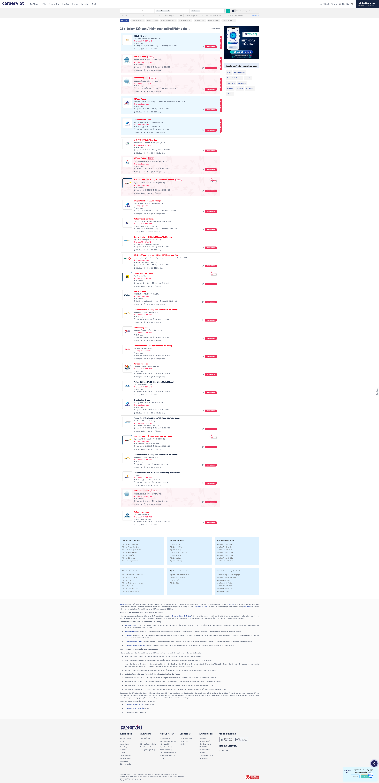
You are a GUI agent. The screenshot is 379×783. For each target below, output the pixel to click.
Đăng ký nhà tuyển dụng (147, 750)
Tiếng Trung (231, 83)
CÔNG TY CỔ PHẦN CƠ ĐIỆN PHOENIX (146, 366)
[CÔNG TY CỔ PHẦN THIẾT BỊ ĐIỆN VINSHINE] (127, 331)
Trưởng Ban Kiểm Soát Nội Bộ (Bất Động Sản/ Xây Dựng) (157, 418)
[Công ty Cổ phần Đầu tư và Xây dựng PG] (127, 40)
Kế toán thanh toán (141, 490)
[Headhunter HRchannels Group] (127, 422)
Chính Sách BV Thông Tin (168, 741)
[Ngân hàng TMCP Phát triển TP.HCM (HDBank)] (127, 183)
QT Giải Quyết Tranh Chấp (168, 755)
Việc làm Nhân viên (128, 580)
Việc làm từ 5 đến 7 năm (224, 586)
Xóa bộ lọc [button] (255, 16)
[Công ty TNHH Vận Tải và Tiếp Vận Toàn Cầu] (127, 123)
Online (229, 72)
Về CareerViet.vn (165, 738)
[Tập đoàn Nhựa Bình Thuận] (127, 386)
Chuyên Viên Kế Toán (142, 119)
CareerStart (85, 4)
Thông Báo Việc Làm (330, 4)
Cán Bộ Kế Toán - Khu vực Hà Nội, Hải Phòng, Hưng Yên (156, 255)
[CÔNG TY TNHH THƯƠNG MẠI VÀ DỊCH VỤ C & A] (127, 144)
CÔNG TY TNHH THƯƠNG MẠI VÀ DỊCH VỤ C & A (149, 143)
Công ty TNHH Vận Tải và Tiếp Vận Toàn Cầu (148, 122)
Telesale (202, 752)
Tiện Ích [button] (94, 4)
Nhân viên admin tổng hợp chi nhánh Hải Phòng (153, 346)
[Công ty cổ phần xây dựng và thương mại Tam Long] (127, 162)
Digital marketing (205, 744)
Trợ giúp (162, 758)
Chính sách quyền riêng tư (168, 752)
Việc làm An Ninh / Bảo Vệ (130, 544)
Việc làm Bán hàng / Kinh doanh (132, 550)
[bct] (252, 777)
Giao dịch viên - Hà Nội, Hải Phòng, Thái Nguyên (153, 237)
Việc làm (123, 604)
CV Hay (44, 4)
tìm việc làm (230, 604)
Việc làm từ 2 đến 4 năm (224, 583)
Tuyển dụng (129, 635)
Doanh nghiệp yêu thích (244, 11)
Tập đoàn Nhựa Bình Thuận (143, 384)
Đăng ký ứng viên (125, 764)
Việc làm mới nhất (125, 738)
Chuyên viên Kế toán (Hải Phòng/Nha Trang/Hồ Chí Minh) (157, 472)
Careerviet (247, 606)
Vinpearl (137, 475)
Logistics (248, 78)
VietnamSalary (54, 4)
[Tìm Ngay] (228, 11)
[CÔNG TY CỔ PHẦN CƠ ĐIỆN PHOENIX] (127, 367)
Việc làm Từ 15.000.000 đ (225, 555)
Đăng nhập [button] (345, 4)
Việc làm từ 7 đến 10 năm (224, 588)
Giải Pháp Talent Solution (148, 744)
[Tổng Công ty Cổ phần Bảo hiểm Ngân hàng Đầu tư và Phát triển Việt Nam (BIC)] (127, 259)
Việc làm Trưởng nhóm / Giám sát (132, 583)
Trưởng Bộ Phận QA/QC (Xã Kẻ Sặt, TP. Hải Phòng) (154, 382)
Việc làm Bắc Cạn (175, 558)
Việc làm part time (131, 631)
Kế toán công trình (141, 512)
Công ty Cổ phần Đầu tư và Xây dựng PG (147, 38)
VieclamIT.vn (184, 741)
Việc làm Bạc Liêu (175, 555)
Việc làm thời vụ (130, 625)
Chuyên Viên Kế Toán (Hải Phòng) (147, 201)
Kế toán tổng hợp (141, 36)
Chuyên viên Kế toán (142, 400)
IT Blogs (122, 752)
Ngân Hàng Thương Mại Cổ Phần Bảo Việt (147, 239)
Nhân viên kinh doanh (234, 78)
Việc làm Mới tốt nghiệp (129, 577)
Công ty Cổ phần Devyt (141, 514)
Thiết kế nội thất (204, 741)
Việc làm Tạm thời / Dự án (178, 577)
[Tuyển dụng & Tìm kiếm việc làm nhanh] (13, 4)
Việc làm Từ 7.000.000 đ (224, 550)
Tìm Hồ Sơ (143, 741)
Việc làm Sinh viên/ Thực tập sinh (132, 575)
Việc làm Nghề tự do (176, 580)
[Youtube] (227, 750)
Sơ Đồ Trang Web (125, 758)
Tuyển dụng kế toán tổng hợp (135, 704)
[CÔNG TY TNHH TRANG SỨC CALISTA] (127, 295)
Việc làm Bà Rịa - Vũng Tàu (178, 552)
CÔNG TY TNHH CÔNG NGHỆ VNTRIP (146, 312)
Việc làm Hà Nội (175, 544)
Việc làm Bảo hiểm (128, 555)
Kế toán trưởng (140, 56)
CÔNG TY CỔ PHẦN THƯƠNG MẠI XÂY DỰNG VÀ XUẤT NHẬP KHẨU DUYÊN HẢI (159, 102)
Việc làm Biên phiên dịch (130, 561)
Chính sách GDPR (165, 744)
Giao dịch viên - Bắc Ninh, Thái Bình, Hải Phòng (153, 436)
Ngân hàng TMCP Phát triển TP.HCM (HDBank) (149, 183)
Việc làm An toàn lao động (130, 547)
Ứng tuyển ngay (211, 46)
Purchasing (250, 88)
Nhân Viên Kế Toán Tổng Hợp (145, 140)
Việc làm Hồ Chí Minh (176, 547)
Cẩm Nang (75, 4)
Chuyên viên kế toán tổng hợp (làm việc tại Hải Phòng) (155, 309)
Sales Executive (239, 72)
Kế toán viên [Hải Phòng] (144, 219)
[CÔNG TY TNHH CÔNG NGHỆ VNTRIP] (127, 313)
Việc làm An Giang (175, 550)
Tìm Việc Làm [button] (34, 4)
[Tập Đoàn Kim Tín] (127, 277)
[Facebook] (219, 750)
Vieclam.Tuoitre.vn (186, 738)
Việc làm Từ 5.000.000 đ (224, 547)
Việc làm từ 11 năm (222, 591)
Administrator (204, 758)
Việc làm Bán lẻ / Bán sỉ (129, 552)
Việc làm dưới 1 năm (223, 580)
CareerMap (65, 4)
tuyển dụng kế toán (200, 606)
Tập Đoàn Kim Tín (140, 276)
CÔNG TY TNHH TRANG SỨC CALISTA (146, 294)
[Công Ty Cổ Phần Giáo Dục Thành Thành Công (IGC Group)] (127, 222)
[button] (203, 46)
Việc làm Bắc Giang (176, 561)
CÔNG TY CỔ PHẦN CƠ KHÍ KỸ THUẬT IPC (147, 60)
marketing (230, 88)
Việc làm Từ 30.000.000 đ (225, 561)
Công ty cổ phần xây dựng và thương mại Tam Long (151, 161)
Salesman (239, 88)
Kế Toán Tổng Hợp (141, 364)
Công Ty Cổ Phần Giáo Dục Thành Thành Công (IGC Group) (153, 221)
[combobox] (137, 11)
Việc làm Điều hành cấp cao (131, 591)
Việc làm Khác (174, 583)
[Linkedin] (223, 750)
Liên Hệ (182, 744)
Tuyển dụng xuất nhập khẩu (134, 708)
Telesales (230, 94)
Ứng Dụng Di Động (125, 755)
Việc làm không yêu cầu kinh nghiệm (228, 575)
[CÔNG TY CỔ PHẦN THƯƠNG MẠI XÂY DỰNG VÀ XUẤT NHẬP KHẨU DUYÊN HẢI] (127, 103)
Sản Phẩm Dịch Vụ (145, 747)
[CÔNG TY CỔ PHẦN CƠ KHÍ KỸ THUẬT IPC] (127, 60)
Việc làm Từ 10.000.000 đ (225, 552)
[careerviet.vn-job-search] (226, 739)
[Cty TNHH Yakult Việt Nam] (127, 349)
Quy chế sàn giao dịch (166, 747)
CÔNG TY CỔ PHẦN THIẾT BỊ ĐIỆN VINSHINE (148, 330)
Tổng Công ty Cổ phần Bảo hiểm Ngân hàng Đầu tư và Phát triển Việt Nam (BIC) (160, 258)
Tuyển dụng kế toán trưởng (134, 641)
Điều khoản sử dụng (166, 750)
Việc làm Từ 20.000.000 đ (225, 558)
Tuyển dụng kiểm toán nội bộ (135, 645)
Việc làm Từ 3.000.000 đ (224, 544)
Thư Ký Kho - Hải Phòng (143, 273)
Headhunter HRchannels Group (144, 421)
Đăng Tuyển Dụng (145, 738)
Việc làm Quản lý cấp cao (130, 588)
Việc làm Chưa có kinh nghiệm (226, 577)
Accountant (242, 83)
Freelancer (203, 738)
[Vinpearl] (127, 476)
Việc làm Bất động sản (129, 558)
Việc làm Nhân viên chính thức (179, 575)
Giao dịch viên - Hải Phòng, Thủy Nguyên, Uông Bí (154, 179)
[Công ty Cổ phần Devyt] (127, 516)
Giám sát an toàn (204, 750)
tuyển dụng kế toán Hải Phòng (180, 616)
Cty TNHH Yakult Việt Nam (143, 348)
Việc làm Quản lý (127, 586)
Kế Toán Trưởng (140, 99)
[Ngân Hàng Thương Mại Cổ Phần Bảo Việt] (127, 241)
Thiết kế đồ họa (204, 747)
